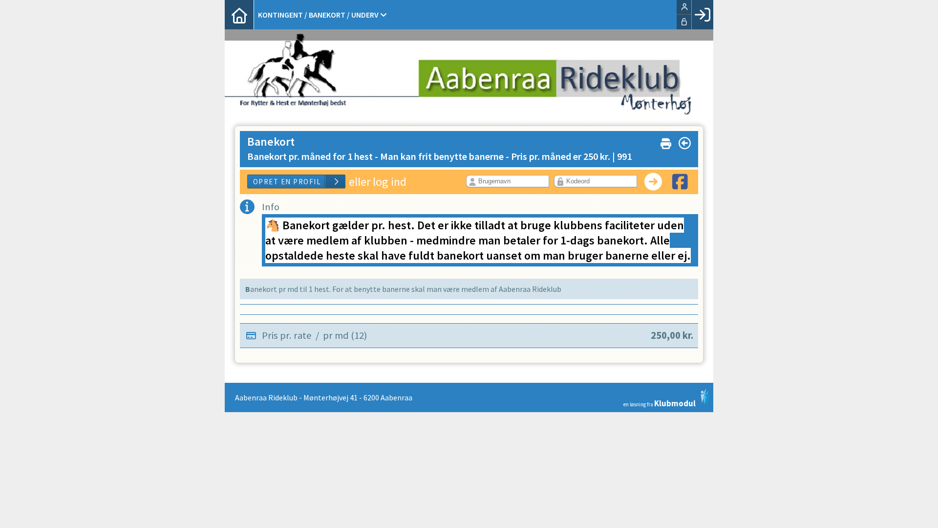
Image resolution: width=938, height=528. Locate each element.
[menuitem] (239, 14)
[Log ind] (702, 14)
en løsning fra (659, 402)
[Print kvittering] (666, 142)
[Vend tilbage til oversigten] (685, 143)
